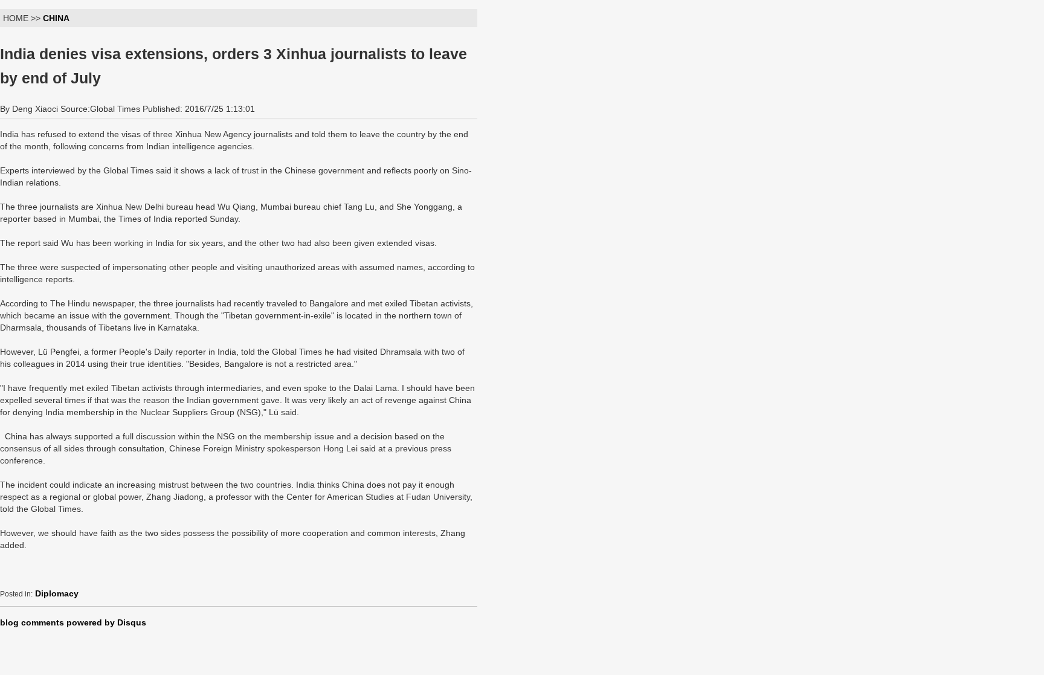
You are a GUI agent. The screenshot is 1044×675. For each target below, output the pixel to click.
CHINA (56, 18)
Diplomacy (57, 593)
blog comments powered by (73, 622)
